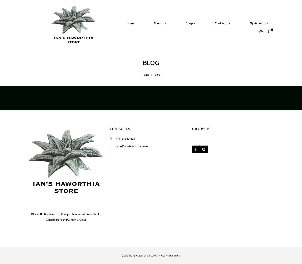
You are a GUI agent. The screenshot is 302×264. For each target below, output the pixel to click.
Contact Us (222, 23)
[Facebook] (196, 149)
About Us (160, 23)
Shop (189, 23)
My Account (258, 23)
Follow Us (201, 129)
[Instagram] (204, 149)
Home (130, 23)
